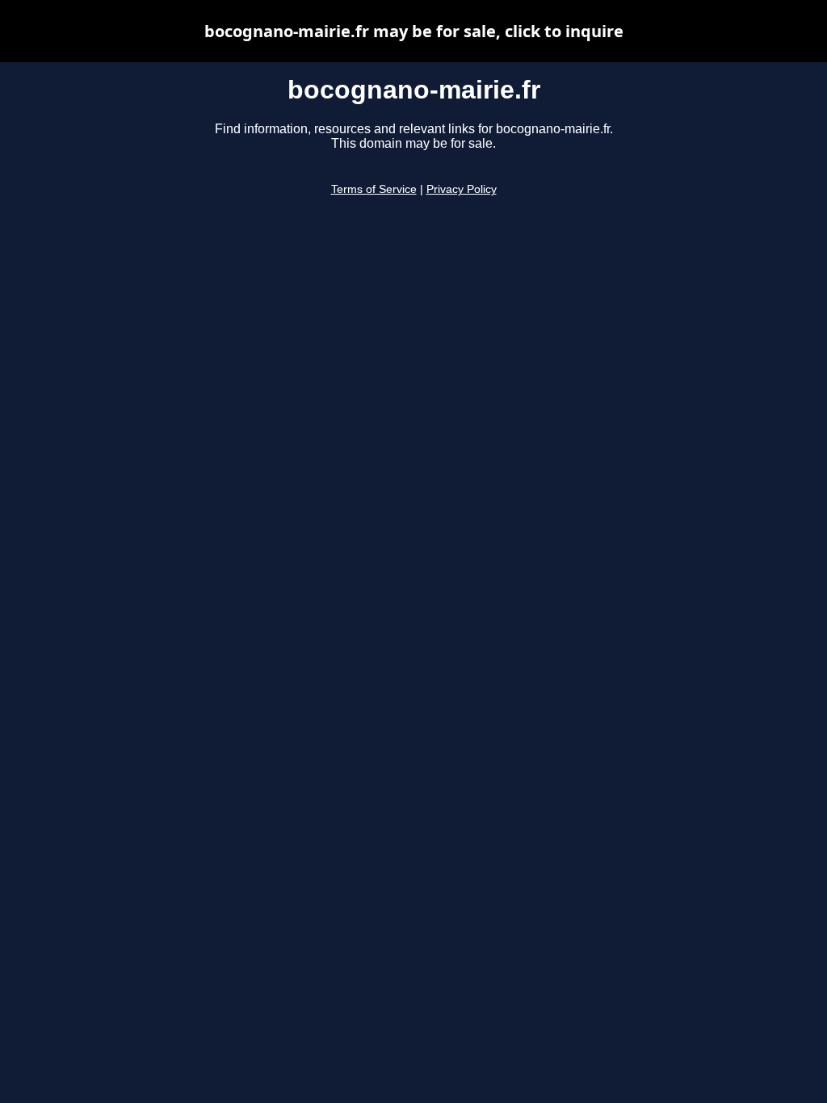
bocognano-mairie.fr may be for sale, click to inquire (413, 31)
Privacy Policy (461, 189)
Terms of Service (374, 189)
